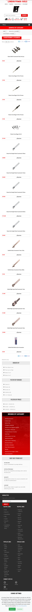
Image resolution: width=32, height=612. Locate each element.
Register (11, 4)
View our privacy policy (21, 605)
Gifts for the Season (9, 438)
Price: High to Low (9, 367)
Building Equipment (9, 418)
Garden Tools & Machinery (10, 440)
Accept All (12, 609)
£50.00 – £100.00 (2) (10, 406)
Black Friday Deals (5, 546)
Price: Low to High (9, 370)
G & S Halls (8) (8, 395)
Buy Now (19, 61)
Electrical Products (9, 442)
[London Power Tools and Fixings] (16, 9)
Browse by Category (16, 28)
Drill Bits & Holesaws (14, 31)
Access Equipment (8, 453)
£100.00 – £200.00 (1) (10, 409)
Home (4, 31)
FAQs (5, 516)
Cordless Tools (8, 421)
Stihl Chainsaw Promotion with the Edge (20, 548)
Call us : (17, 19)
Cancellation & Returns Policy (7, 526)
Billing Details (18, 4)
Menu (4, 25)
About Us (6, 512)
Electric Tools (7, 423)
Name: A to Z (8, 375)
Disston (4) (7, 387)
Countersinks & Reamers (8, 33)
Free (9, 19)
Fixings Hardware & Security (11, 431)
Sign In (6, 4)
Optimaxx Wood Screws (6, 560)
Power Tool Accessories (9, 447)
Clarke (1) (7, 384)
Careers (6, 518)
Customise (19, 609)
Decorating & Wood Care (10, 429)
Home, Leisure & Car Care (10, 436)
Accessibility (7, 514)
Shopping (25, 19)
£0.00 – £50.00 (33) (9, 404)
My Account (25, 4)
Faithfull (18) (8, 392)
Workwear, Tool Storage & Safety (11, 451)
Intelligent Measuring (9, 425)
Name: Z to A (8, 372)
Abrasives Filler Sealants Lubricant (12, 427)
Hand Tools (7, 434)
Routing (6, 449)
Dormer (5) (7, 389)
